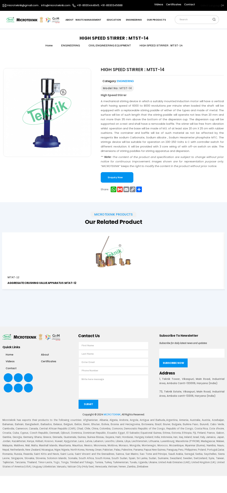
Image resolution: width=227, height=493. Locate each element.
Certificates (173, 4)
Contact (189, 4)
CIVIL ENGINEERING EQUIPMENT (110, 45)
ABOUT (69, 19)
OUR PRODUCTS (156, 19)
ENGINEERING (134, 19)
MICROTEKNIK (112, 414)
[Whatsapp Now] (221, 484)
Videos (158, 4)
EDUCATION (114, 19)
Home (9, 354)
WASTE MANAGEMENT (88, 19)
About (45, 354)
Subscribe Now (173, 363)
